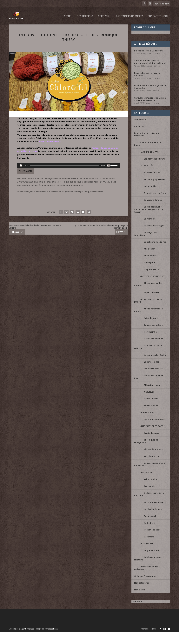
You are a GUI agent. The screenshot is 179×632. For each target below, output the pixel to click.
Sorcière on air (151, 405)
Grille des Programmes (145, 576)
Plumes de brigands (153, 449)
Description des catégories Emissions (147, 134)
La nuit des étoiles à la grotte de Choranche (150, 86)
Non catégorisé (141, 583)
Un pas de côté (151, 269)
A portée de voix (153, 53)
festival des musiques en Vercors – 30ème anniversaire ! (150, 99)
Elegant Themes (26, 629)
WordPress (53, 629)
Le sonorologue (151, 361)
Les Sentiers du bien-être (149, 376)
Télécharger (26, 171)
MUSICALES (146, 472)
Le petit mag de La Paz (155, 242)
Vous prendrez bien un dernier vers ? (150, 464)
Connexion (136, 601)
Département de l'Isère (155, 193)
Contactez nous (158, 16)
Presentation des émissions (146, 568)
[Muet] (108, 165)
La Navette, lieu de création (148, 346)
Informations (147, 412)
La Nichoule (149, 218)
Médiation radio (152, 385)
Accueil (68, 16)
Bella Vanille (150, 186)
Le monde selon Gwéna (155, 355)
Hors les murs (150, 332)
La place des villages (154, 225)
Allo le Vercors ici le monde (148, 310)
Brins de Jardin (151, 318)
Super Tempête (151, 292)
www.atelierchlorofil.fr (50, 141)
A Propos (103, 16)
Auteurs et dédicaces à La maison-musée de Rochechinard (150, 61)
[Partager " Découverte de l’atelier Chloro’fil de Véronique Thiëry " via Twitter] (66, 212)
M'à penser (149, 248)
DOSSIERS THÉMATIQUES (153, 276)
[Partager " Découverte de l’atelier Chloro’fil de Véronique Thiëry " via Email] (83, 212)
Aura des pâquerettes (154, 179)
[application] (68, 165)
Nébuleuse (149, 391)
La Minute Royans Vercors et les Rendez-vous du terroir (148, 209)
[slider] (114, 165)
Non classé (139, 589)
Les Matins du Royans (154, 419)
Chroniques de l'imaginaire (146, 441)
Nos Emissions (85, 16)
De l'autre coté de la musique (149, 494)
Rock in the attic (152, 529)
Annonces (139, 126)
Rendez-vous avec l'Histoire (147, 558)
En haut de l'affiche (153, 502)
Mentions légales (148, 628)
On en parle (149, 262)
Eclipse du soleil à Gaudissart (148, 50)
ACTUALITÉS (147, 165)
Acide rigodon (150, 479)
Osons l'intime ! (151, 398)
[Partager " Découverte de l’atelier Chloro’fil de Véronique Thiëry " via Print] (89, 212)
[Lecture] (21, 165)
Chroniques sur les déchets (148, 284)
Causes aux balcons (153, 325)
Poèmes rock (150, 516)
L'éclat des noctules (153, 338)
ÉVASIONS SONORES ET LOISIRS (149, 300)
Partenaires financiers (129, 16)
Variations (149, 536)
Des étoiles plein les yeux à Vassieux (147, 74)
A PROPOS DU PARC (150, 152)
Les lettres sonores (153, 368)
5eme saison (140, 119)
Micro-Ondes (150, 255)
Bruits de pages (151, 433)
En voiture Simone (153, 200)
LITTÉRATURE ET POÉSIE (153, 426)
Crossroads (149, 486)
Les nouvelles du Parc (154, 158)
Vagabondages (151, 456)
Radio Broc (149, 523)
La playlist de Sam (153, 509)
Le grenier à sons (152, 550)
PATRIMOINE (147, 543)
